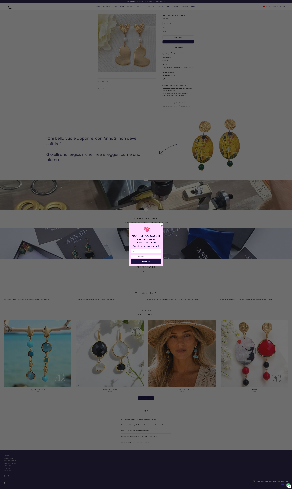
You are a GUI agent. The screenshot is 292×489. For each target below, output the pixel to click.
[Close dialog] (161, 225)
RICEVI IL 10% (146, 261)
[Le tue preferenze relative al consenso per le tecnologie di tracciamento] (289, 486)
